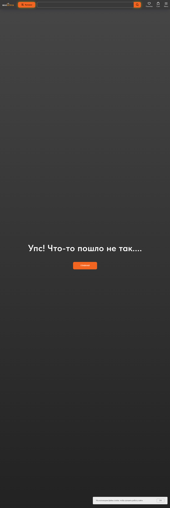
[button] (149, 4)
